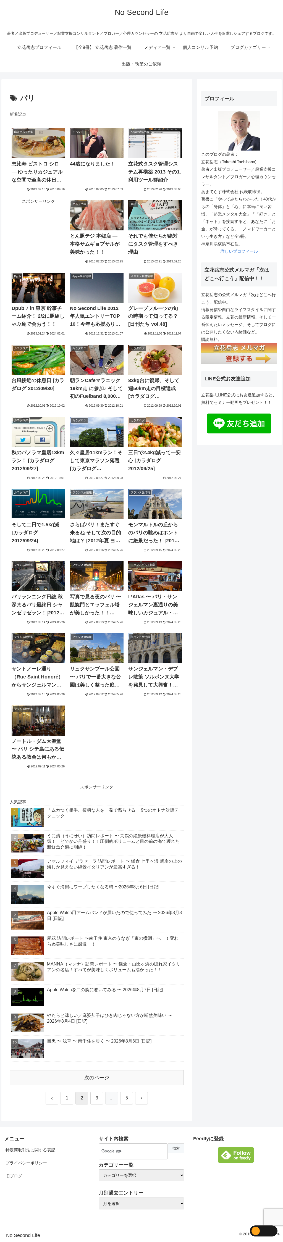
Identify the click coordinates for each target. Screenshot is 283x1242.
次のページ (96, 1077)
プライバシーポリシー (26, 1163)
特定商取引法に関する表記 (30, 1150)
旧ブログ (14, 1175)
